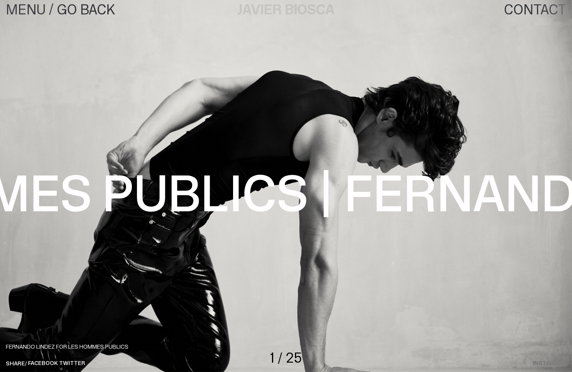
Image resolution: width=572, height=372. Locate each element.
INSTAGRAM (549, 364)
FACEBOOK (43, 364)
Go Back (86, 9)
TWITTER (72, 364)
